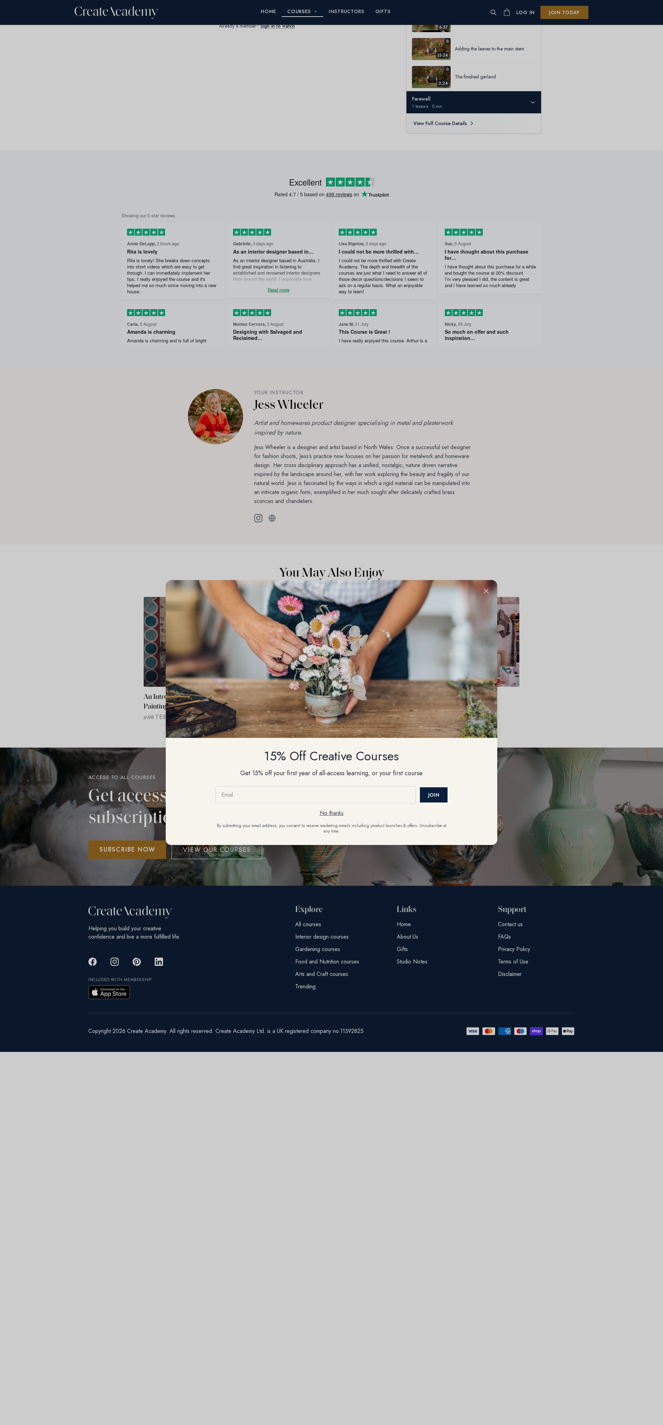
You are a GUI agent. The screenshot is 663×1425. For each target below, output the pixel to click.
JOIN (433, 794)
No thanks (332, 813)
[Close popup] (486, 591)
